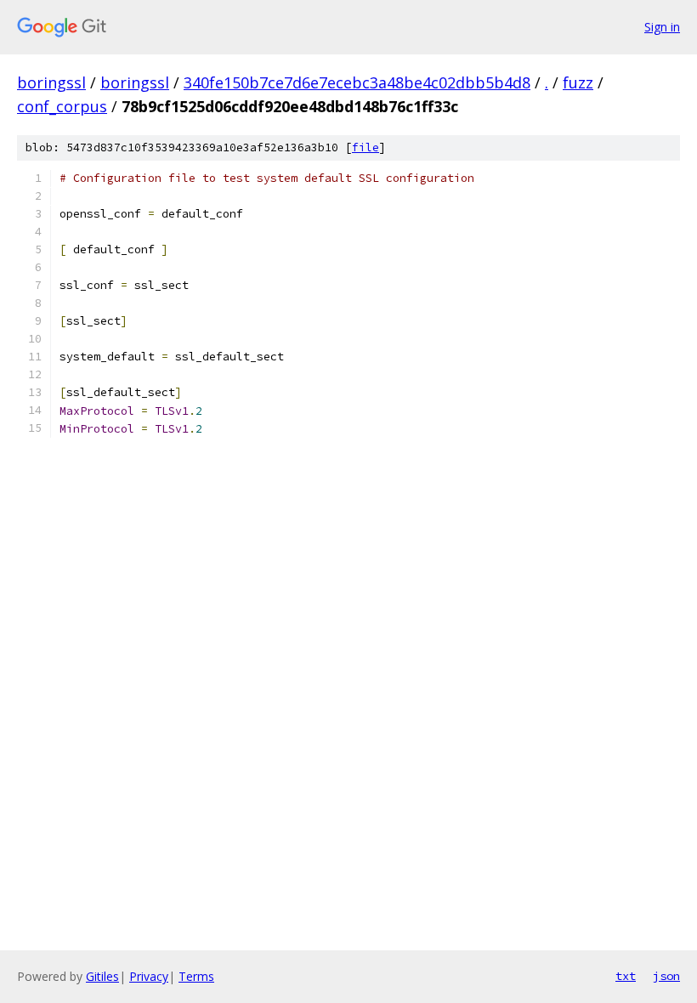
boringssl (51, 82)
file (365, 147)
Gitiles (102, 976)
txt (625, 975)
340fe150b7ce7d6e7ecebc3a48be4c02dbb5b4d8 (357, 82)
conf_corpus (62, 106)
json (666, 975)
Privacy (148, 976)
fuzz (578, 82)
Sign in (662, 27)
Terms (196, 976)
